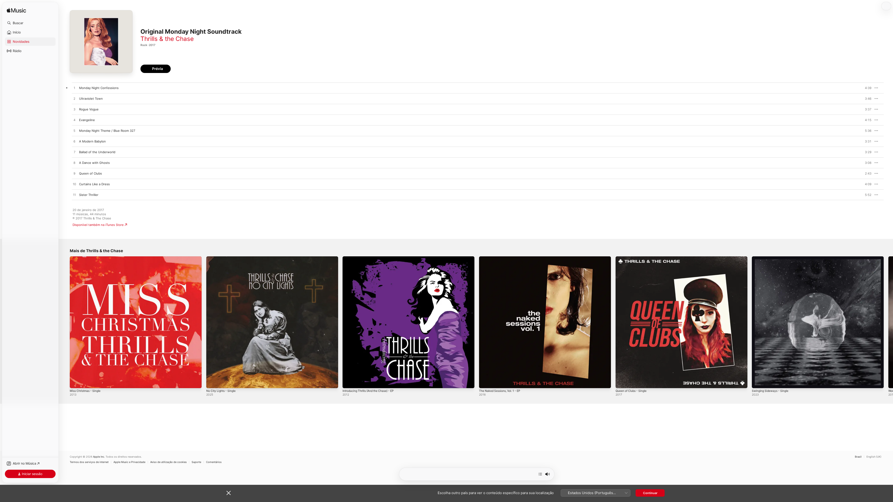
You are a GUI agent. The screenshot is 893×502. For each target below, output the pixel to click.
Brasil (858, 457)
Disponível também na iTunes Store (98, 225)
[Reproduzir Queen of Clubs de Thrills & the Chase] (74, 174)
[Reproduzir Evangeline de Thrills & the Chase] (74, 120)
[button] (30, 23)
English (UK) (873, 457)
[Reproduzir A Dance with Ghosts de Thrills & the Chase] (74, 163)
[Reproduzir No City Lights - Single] (212, 382)
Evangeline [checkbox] (87, 120)
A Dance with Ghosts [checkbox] (94, 163)
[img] (16, 10)
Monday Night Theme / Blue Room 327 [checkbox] (107, 130)
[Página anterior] (65, 322)
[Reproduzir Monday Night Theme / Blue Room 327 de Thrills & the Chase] (74, 131)
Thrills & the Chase (167, 38)
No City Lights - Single (222, 258)
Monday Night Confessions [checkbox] (99, 88)
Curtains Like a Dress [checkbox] (94, 184)
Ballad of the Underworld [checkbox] (97, 152)
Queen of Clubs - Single (633, 258)
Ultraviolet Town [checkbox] (91, 98)
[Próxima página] (888, 322)
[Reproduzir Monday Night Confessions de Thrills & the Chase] (74, 88)
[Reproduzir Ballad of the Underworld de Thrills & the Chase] (74, 152)
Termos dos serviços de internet (89, 462)
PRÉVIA (867, 87)
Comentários (214, 462)
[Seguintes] (540, 474)
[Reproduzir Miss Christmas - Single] (75, 382)
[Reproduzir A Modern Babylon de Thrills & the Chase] (74, 141)
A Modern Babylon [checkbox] (92, 141)
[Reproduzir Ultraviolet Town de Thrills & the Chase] (74, 99)
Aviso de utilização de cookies (168, 462)
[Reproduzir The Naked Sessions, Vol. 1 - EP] (484, 382)
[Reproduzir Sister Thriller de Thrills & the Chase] (74, 195)
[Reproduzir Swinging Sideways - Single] (757, 382)
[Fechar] (229, 493)
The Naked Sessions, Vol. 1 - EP (502, 258)
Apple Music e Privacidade (129, 462)
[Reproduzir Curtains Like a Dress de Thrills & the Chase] (74, 184)
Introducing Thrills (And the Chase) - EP (371, 258)
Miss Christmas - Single (87, 258)
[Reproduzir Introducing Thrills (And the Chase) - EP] (348, 382)
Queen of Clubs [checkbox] (90, 173)
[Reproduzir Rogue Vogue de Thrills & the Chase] (74, 109)
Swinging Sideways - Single (772, 258)
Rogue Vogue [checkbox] (89, 109)
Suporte (196, 462)
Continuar (650, 493)
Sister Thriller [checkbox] (88, 195)
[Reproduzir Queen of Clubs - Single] (621, 382)
